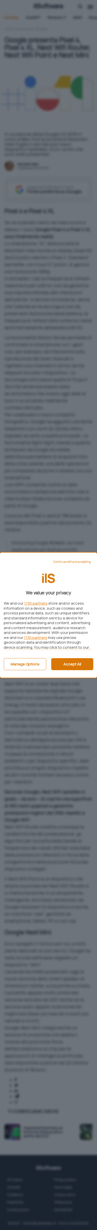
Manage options (25, 664)
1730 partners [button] (36, 603)
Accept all (72, 664)
